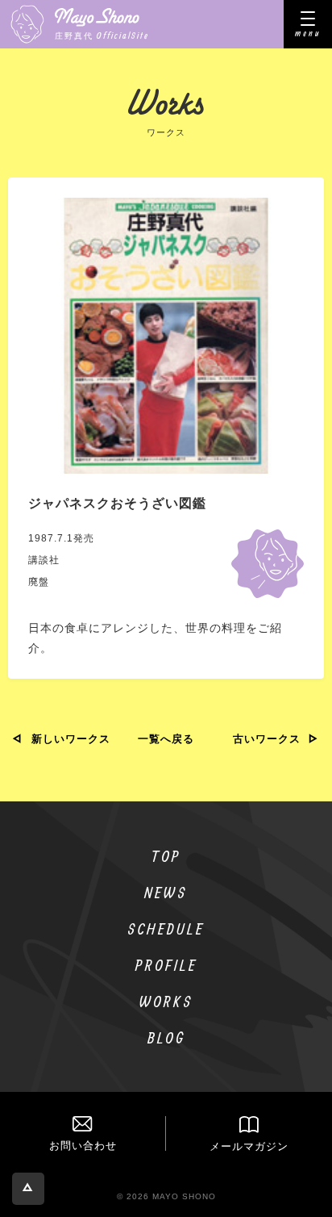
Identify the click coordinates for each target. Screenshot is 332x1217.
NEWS (166, 892)
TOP (166, 856)
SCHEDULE (166, 928)
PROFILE (166, 965)
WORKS (166, 1001)
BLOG (166, 1037)
